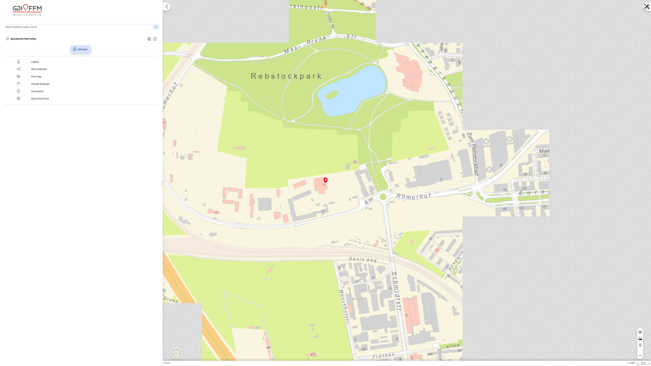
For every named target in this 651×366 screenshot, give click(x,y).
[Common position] (640, 345)
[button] (176, 353)
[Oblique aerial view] (640, 338)
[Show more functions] (149, 39)
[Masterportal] (83, 10)
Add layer (82, 49)
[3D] (640, 332)
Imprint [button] (167, 363)
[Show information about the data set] (155, 39)
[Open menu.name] (167, 7)
